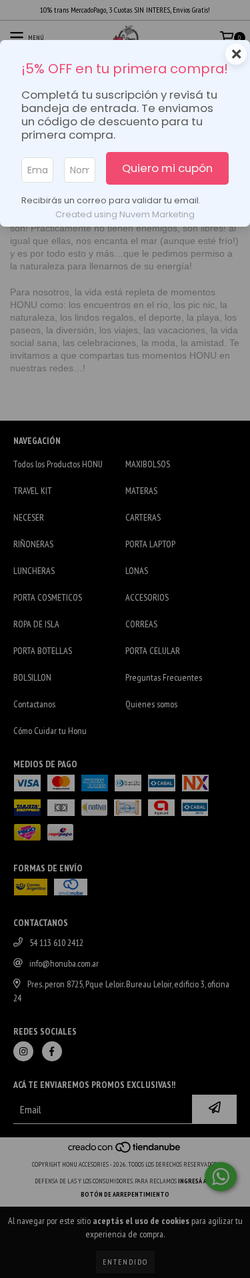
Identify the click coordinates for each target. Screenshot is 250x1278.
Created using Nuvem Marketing (125, 214)
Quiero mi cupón (167, 168)
